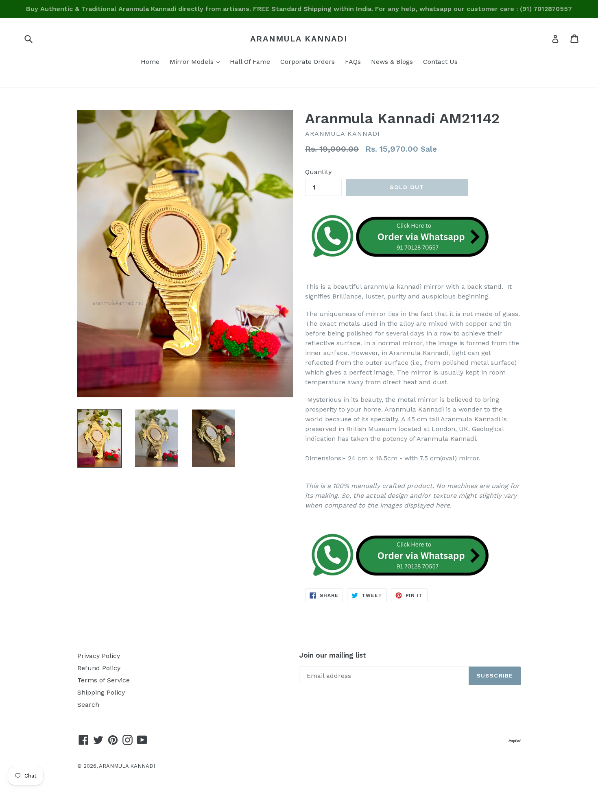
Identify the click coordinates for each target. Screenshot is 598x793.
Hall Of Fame (250, 61)
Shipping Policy (101, 692)
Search (88, 704)
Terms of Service (103, 680)
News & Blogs (392, 61)
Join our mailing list (332, 655)
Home (150, 61)
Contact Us (440, 61)
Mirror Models (197, 61)
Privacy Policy (98, 656)
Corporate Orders (307, 61)
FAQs (353, 61)
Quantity (318, 172)
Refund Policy (98, 668)
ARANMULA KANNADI (298, 39)
